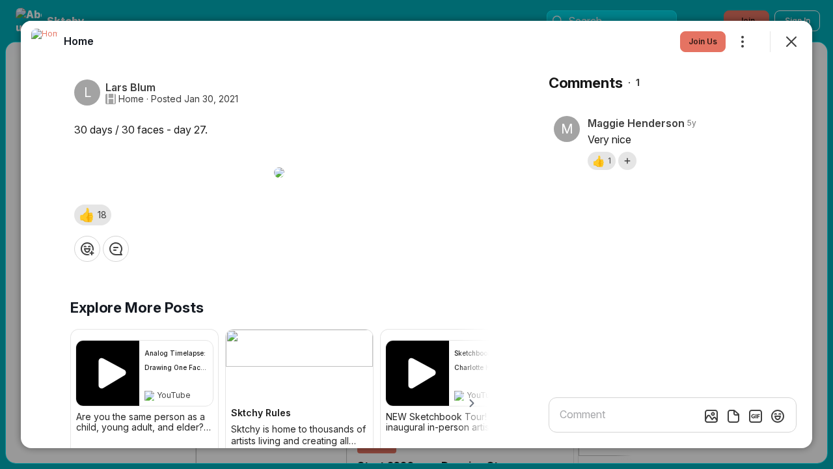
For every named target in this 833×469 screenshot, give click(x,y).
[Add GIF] (755, 416)
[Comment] (116, 249)
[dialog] (416, 234)
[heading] (79, 41)
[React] (87, 248)
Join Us (703, 41)
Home (131, 99)
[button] (92, 215)
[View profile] (44, 42)
